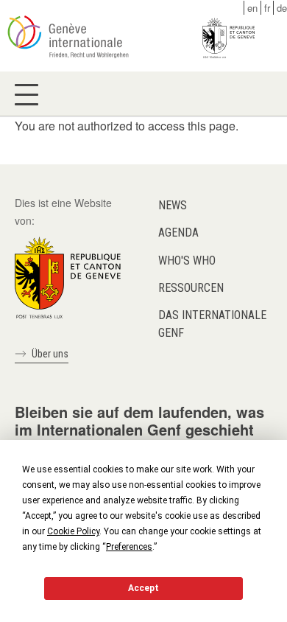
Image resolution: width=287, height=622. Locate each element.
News (172, 205)
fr (267, 8)
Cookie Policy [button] (73, 531)
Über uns (50, 354)
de (282, 8)
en (252, 8)
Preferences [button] (129, 547)
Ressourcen (191, 288)
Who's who (187, 261)
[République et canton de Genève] (68, 276)
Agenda (178, 233)
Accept (143, 588)
